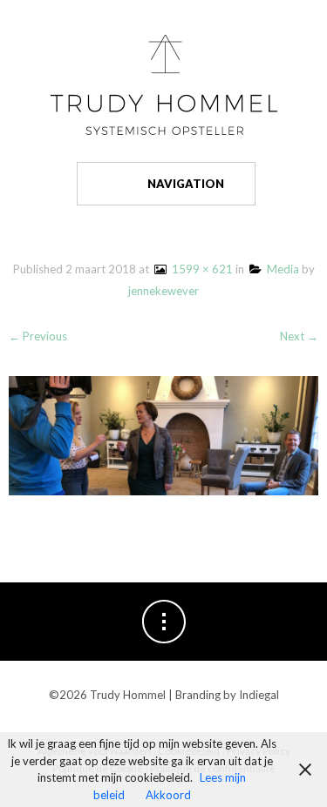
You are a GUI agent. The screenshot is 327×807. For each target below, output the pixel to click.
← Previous (38, 336)
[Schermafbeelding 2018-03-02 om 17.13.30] (163, 433)
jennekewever (163, 291)
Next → (299, 336)
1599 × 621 (200, 269)
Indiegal (259, 695)
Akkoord (168, 795)
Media (280, 269)
